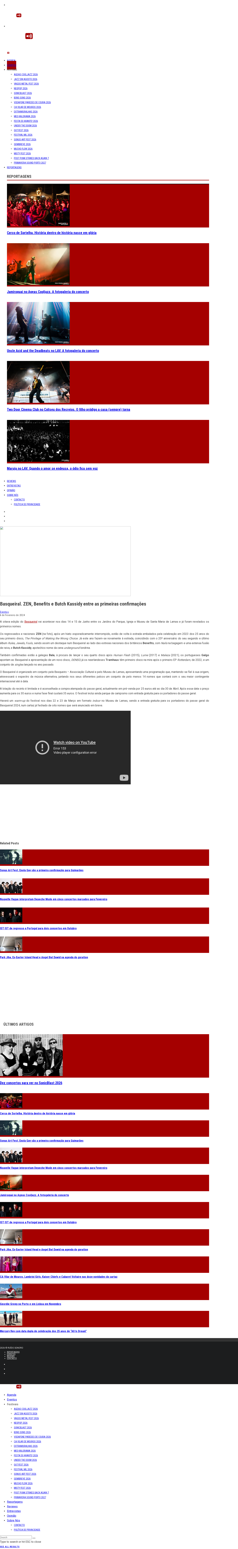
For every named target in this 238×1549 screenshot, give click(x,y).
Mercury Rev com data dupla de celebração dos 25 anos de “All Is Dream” (43, 1331)
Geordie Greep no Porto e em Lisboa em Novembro (30, 1304)
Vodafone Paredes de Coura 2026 (32, 102)
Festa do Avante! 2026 (26, 121)
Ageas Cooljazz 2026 (26, 74)
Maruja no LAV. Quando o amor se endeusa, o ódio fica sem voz (52, 468)
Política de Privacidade (27, 504)
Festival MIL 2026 (23, 134)
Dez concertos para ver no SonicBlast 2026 (31, 1083)
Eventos (11, 65)
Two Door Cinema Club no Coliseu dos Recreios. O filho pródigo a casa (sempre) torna (68, 409)
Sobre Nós (12, 495)
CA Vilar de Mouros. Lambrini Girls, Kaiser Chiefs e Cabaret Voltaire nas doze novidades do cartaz (58, 1276)
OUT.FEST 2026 (21, 130)
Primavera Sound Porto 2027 (30, 162)
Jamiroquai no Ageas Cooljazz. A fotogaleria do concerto (48, 292)
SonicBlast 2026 (23, 93)
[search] (34, 1538)
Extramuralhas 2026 (26, 111)
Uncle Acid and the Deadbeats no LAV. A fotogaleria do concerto (53, 351)
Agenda (11, 60)
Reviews (11, 481)
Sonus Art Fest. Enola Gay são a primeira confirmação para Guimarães (41, 870)
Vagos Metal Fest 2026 (26, 83)
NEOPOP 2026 (21, 88)
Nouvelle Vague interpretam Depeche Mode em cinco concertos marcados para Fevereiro (53, 899)
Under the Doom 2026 (25, 125)
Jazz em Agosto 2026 (25, 79)
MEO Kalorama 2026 (25, 116)
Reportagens (14, 167)
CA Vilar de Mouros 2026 (27, 107)
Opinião (11, 490)
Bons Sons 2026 (22, 97)
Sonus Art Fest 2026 (25, 139)
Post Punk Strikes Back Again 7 (31, 158)
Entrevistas (14, 485)
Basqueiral (30, 621)
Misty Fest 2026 (22, 153)
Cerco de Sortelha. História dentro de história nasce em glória (52, 233)
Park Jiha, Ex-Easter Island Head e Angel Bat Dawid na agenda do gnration (44, 957)
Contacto (19, 499)
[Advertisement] (104, 813)
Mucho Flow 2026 (23, 148)
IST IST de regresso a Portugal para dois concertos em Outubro (38, 928)
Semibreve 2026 (22, 144)
